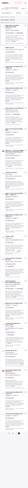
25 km (23, 8)
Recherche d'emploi (5, 17)
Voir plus (14, 41)
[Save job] (25, 25)
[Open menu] (25, 3)
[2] (19, 433)
